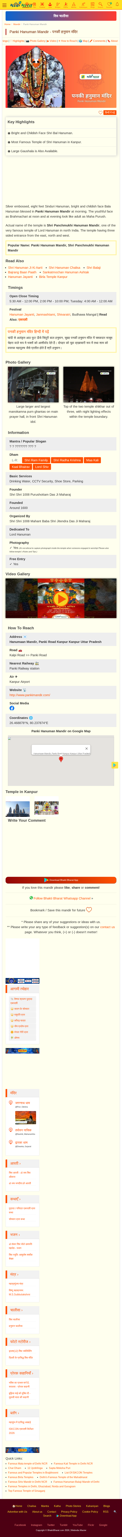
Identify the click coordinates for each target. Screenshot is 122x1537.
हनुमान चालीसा (16, 1326)
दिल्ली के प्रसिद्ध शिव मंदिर (21, 1357)
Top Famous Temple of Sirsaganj (26, 1490)
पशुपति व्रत (19, 1014)
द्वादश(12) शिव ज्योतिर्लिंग (20, 1351)
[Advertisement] (61, 180)
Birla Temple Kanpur (53, 277)
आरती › (15, 1163)
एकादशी (22, 319)
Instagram (36, 1525)
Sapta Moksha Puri (59, 1468)
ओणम (16, 1037)
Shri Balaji (94, 267)
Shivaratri (63, 314)
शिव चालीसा (61, 16)
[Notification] (117, 4)
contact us (107, 927)
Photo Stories (73, 1506)
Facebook (20, 1525)
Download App (68, 1515)
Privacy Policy (69, 1511)
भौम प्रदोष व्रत (21, 1026)
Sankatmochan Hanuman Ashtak (66, 272)
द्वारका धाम (21, 1142)
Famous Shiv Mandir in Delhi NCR (27, 1481)
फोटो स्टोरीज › (20, 1342)
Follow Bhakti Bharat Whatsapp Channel (62, 898)
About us (37, 1511)
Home (7, 24)
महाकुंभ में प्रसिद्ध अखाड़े (20, 1422)
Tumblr (64, 1525)
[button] (61, 759)
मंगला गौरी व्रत (21, 1032)
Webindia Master (78, 1530)
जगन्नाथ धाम (22, 1103)
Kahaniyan (92, 1506)
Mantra (45, 1506)
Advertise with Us (17, 1511)
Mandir (16, 24)
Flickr (91, 1525)
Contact (51, 1511)
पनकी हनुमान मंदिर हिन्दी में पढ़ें (28, 332)
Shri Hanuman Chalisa (64, 267)
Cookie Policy (90, 1511)
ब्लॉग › (14, 1413)
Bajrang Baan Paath (22, 272)
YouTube (78, 1525)
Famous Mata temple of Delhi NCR (27, 1463)
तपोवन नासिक (23, 1130)
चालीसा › (16, 1310)
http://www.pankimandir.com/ (30, 695)
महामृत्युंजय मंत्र (16, 1283)
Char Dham (14, 1468)
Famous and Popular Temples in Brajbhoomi (33, 1472)
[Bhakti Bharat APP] (115, 765)
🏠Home (17, 1506)
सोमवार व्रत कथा (17, 1219)
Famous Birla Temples (20, 1477)
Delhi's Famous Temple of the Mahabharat (63, 1477)
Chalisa (31, 1506)
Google (103, 1525)
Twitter (51, 1525)
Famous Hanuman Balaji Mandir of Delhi (76, 1481)
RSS (105, 1511)
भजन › (15, 1234)
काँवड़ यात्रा (20, 1020)
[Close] (86, 748)
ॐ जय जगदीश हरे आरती (20, 1183)
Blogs (106, 1506)
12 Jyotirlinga (35, 1468)
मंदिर (13, 1093)
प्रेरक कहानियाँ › (21, 1373)
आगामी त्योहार (19, 989)
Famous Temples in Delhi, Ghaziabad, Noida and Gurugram (41, 1486)
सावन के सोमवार (21, 1008)
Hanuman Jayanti (20, 277)
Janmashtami (45, 314)
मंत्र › (14, 1274)
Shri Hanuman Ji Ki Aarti (25, 267)
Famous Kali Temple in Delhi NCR (73, 1463)
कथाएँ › (15, 1199)
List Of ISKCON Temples (78, 1472)
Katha (57, 1506)
